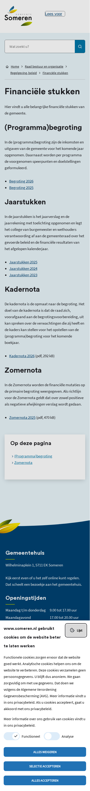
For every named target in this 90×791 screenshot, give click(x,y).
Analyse (68, 736)
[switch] (12, 736)
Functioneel (31, 736)
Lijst (79, 630)
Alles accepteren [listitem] (45, 780)
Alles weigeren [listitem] (45, 752)
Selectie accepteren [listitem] (45, 766)
